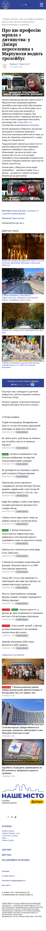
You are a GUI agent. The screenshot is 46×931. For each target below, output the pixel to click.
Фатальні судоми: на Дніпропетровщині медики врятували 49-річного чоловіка (21, 403)
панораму (34, 125)
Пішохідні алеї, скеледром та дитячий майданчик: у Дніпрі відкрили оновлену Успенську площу (21, 394)
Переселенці (18, 218)
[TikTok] (29, 5)
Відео (4, 838)
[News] (26, 5)
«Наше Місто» (24, 122)
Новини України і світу (11, 833)
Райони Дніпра (8, 840)
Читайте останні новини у (23, 383)
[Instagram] (22, 5)
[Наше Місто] (5, 4)
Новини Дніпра (10, 19)
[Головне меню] (41, 5)
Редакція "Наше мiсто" (20, 64)
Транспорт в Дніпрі (9, 835)
